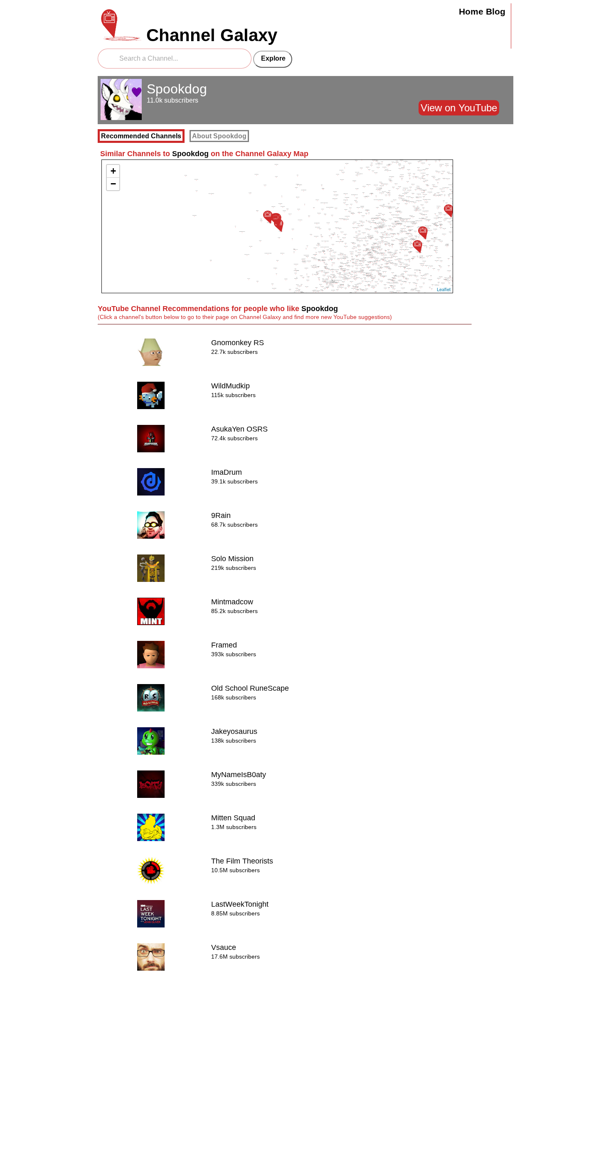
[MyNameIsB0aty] (278, 225)
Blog (495, 11)
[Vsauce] (448, 211)
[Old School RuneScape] (268, 217)
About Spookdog (219, 136)
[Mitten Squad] (423, 233)
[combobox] (174, 59)
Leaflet (444, 289)
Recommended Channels (141, 136)
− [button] (113, 184)
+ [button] (113, 171)
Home (471, 11)
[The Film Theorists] (417, 246)
